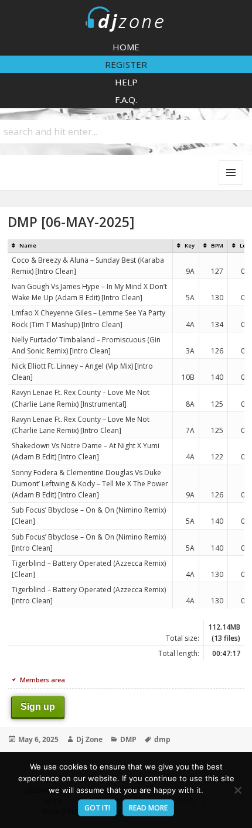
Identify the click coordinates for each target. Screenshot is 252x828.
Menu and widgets (231, 184)
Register (126, 64)
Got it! (97, 808)
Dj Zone (89, 739)
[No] (237, 790)
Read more (148, 808)
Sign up (38, 707)
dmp (162, 739)
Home (126, 47)
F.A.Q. (126, 99)
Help (126, 82)
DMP (128, 739)
